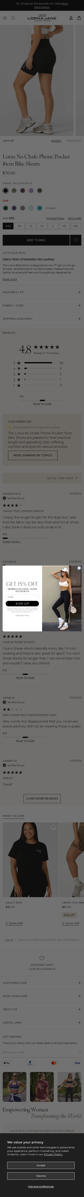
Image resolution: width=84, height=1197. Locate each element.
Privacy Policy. (53, 1154)
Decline (41, 1175)
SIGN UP (22, 603)
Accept (41, 1165)
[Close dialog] (79, 568)
